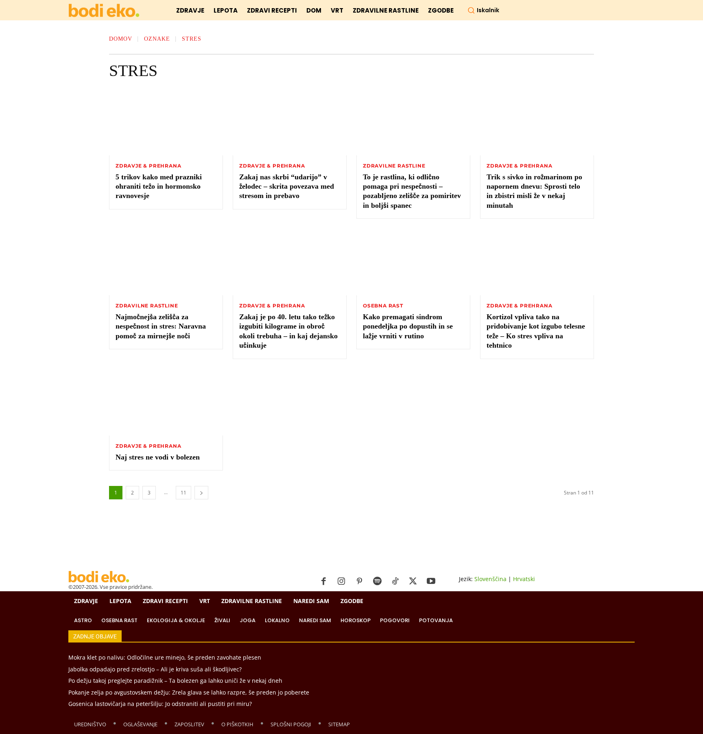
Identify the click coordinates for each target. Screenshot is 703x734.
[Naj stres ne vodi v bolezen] (166, 403)
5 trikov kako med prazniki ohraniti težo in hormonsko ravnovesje (159, 186)
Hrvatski (524, 579)
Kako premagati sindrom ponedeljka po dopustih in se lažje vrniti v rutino (408, 326)
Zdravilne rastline (394, 165)
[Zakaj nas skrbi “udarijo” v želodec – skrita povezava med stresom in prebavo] (290, 123)
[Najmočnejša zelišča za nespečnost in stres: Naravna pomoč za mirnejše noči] (166, 263)
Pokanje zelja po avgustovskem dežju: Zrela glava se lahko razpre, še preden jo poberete (188, 692)
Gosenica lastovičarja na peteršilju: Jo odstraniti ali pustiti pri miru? (160, 704)
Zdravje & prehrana (148, 165)
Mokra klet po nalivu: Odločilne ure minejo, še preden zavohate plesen (164, 657)
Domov (120, 39)
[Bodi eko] (104, 10)
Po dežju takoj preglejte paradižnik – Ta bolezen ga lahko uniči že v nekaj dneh (175, 680)
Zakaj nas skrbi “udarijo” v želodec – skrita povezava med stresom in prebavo (286, 186)
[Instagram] (341, 581)
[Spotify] (377, 581)
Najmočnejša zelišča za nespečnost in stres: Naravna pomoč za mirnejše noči (161, 326)
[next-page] (201, 492)
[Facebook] (323, 581)
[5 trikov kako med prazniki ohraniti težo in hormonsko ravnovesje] (166, 123)
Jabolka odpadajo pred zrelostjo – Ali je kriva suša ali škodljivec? (155, 669)
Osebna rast (383, 305)
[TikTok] (395, 581)
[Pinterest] (359, 581)
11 (183, 492)
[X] (412, 581)
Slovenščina (490, 579)
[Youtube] (430, 581)
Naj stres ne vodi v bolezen (158, 457)
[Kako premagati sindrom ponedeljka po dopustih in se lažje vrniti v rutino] (413, 263)
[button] (483, 10)
